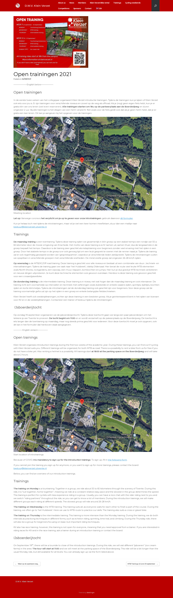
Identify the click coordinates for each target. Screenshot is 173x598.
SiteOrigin (90, 593)
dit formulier (126, 218)
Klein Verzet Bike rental (99, 3)
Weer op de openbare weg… (27, 564)
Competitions (63, 8)
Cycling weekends (132, 3)
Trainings (117, 3)
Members (82, 3)
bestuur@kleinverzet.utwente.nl (30, 227)
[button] (155, 5)
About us (61, 3)
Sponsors (77, 8)
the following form (117, 460)
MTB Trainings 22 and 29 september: (143, 564)
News (71, 3)
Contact (88, 8)
